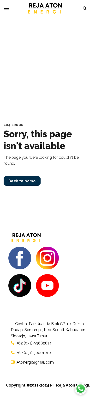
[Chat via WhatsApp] (81, 389)
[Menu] (6, 8)
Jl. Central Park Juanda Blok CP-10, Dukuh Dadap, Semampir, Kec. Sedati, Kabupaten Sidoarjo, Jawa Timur (48, 330)
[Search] (84, 8)
